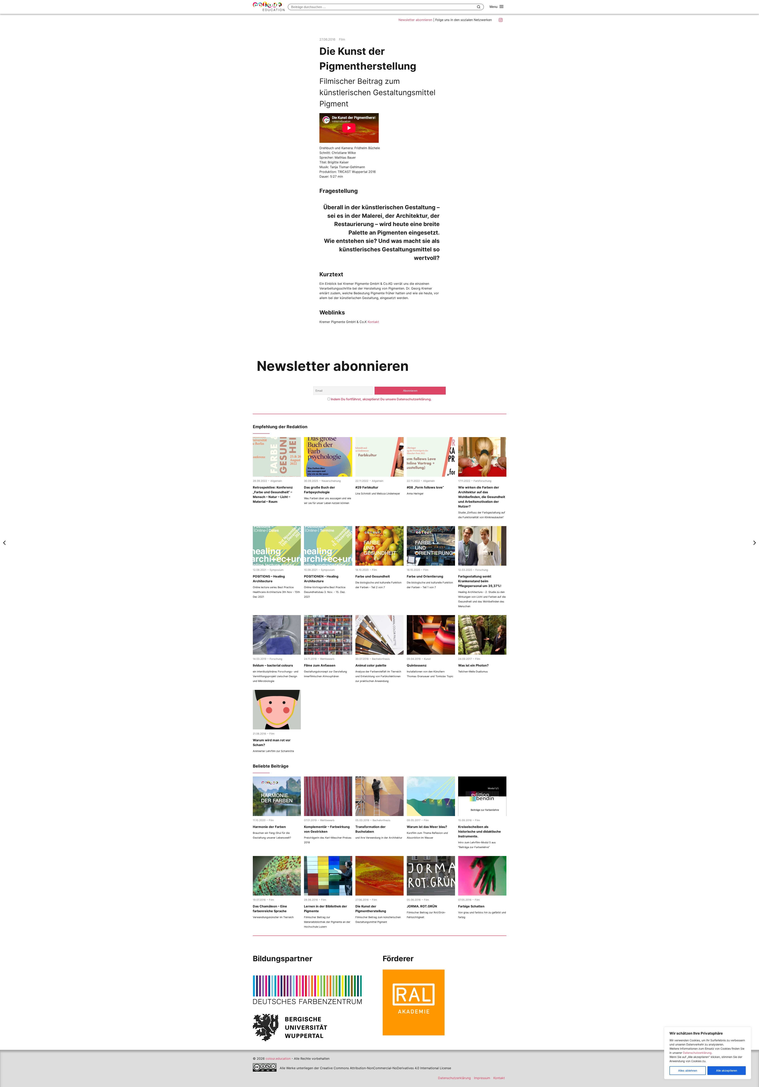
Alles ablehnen (687, 1070)
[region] (707, 1053)
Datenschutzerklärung (697, 1052)
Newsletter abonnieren (415, 20)
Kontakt (373, 322)
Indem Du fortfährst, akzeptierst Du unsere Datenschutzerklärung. (381, 399)
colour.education (278, 1058)
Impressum (482, 1078)
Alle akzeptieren (726, 1070)
